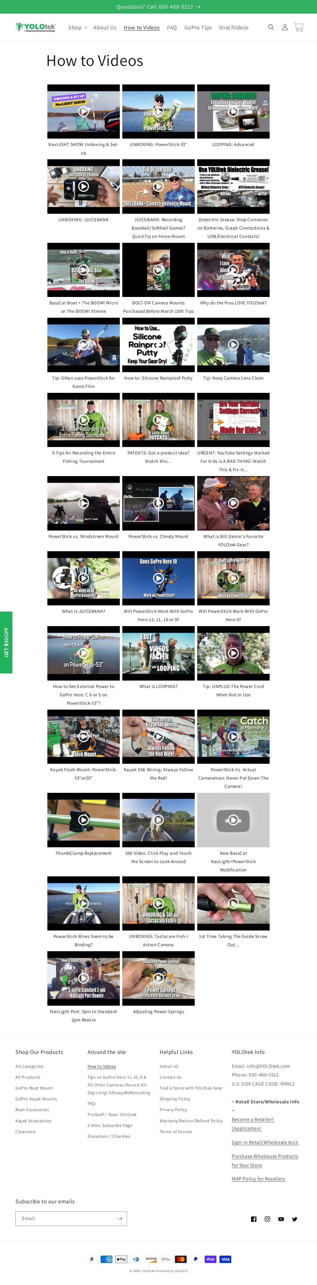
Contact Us (171, 1077)
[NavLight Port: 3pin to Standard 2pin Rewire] (83, 978)
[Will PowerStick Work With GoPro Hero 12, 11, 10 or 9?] (158, 578)
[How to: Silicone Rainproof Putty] (158, 345)
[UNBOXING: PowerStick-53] (158, 111)
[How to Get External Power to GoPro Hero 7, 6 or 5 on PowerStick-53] (83, 653)
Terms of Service (176, 1131)
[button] (77, 27)
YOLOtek (148, 1271)
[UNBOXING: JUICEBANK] (83, 186)
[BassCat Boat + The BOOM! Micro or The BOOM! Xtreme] (83, 270)
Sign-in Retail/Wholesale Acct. (265, 1142)
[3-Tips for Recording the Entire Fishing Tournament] (83, 420)
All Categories (29, 1066)
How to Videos (102, 1066)
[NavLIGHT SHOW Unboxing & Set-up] (83, 111)
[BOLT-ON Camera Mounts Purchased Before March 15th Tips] (158, 270)
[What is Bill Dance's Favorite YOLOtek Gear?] (233, 503)
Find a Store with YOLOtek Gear (191, 1088)
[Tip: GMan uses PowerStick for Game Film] (83, 345)
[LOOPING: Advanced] (233, 111)
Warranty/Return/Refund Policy (191, 1121)
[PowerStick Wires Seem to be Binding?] (83, 903)
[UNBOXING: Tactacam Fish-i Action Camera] (158, 903)
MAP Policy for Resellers (258, 1178)
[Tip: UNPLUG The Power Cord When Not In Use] (233, 653)
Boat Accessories (32, 1109)
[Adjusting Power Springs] (158, 978)
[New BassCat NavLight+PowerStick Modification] (233, 820)
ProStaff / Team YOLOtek (112, 1114)
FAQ (91, 1103)
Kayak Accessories (33, 1121)
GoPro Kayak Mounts (36, 1099)
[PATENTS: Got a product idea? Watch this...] (158, 420)
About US (169, 1066)
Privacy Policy (173, 1109)
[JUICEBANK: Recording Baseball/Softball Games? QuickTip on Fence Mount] (158, 186)
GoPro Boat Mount (34, 1088)
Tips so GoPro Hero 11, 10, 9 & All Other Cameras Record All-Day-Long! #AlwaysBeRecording (119, 1084)
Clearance (25, 1131)
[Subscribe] (120, 1218)
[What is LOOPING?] (158, 653)
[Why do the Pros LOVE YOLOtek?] (233, 270)
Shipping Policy (175, 1099)
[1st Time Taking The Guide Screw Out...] (233, 903)
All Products (27, 1077)
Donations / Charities (109, 1136)
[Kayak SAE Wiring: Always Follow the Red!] (158, 737)
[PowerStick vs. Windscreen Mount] (83, 503)
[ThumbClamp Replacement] (83, 820)
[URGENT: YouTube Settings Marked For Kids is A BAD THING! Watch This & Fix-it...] (233, 420)
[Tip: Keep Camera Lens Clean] (233, 345)
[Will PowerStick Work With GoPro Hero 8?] (233, 578)
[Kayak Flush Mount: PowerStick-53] (83, 737)
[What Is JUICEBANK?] (83, 578)
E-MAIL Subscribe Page (110, 1125)
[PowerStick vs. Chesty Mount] (158, 503)
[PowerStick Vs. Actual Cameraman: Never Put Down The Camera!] (233, 737)
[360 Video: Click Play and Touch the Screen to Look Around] (158, 820)
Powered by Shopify (172, 1271)
